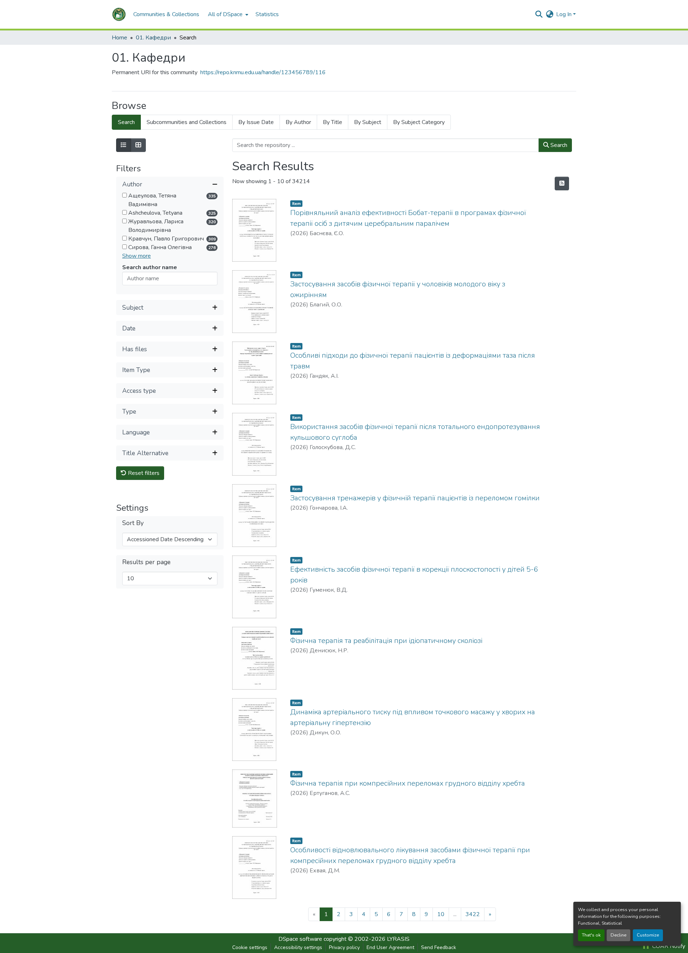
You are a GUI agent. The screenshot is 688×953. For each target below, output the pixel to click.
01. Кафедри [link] (153, 38)
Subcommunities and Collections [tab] (186, 122)
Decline (618, 935)
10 (440, 914)
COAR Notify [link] (668, 946)
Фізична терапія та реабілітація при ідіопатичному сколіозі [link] (386, 640)
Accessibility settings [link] (298, 947)
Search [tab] (126, 122)
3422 (472, 914)
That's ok (591, 935)
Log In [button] (564, 14)
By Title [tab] (332, 122)
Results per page (146, 562)
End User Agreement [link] (390, 947)
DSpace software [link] (300, 939)
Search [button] (558, 145)
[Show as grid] (138, 145)
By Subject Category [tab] (419, 122)
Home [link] (119, 38)
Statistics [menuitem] (267, 14)
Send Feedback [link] (438, 947)
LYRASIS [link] (398, 939)
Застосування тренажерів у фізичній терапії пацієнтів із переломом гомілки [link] (415, 498)
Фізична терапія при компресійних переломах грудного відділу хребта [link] (407, 783)
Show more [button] (136, 256)
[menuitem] (227, 14)
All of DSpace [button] (225, 14)
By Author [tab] (298, 122)
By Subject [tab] (367, 122)
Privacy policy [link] (344, 947)
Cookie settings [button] (249, 947)
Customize (648, 935)
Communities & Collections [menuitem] (166, 14)
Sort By (133, 523)
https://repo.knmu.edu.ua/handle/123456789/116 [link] (263, 72)
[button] (119, 14)
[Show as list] (123, 145)
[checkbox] (124, 195)
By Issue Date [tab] (256, 122)
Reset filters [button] (142, 473)
